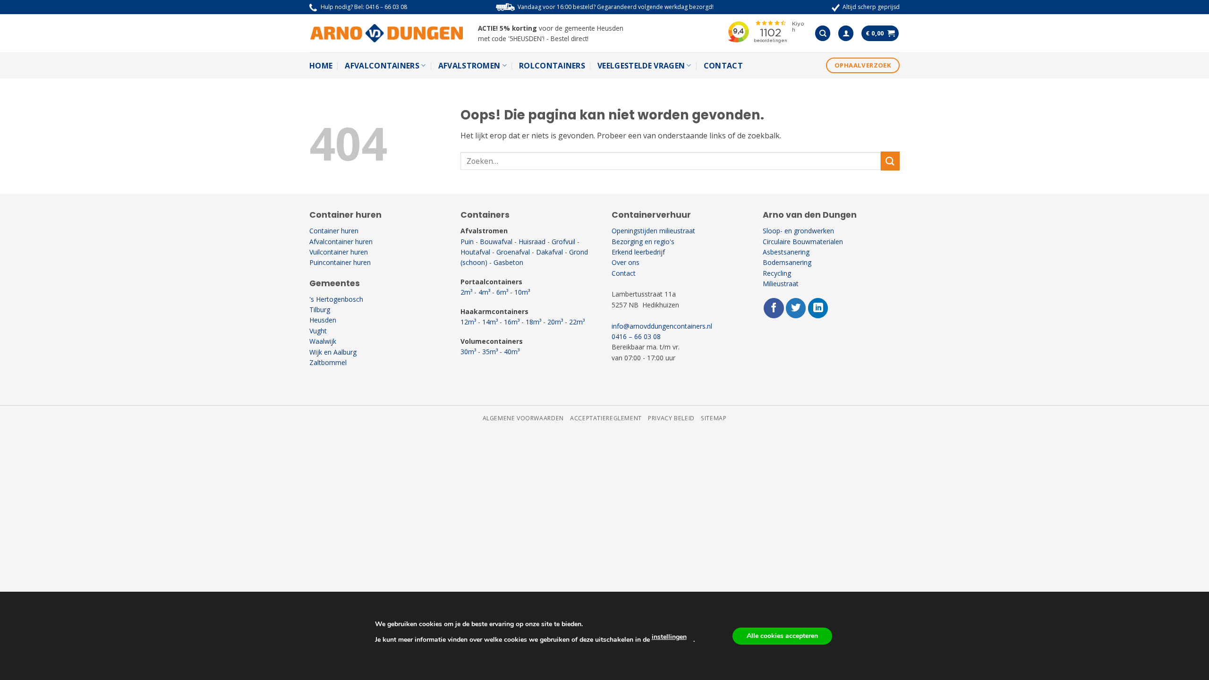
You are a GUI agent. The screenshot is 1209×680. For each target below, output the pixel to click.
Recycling (777, 273)
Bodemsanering (787, 262)
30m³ (468, 351)
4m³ (484, 292)
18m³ (533, 321)
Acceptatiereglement (606, 418)
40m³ (511, 351)
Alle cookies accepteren (782, 635)
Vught (318, 330)
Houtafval (475, 251)
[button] (845, 33)
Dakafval (549, 251)
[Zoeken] (822, 33)
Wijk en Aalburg (333, 352)
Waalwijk (322, 341)
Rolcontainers (552, 65)
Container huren (333, 230)
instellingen (669, 636)
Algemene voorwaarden (523, 418)
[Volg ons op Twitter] (796, 308)
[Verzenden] (890, 161)
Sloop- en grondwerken (798, 230)
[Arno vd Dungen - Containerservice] (386, 33)
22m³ (577, 321)
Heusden (322, 319)
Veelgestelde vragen (641, 65)
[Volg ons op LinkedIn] (818, 308)
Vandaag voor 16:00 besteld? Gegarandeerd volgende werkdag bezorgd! (616, 7)
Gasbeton (508, 262)
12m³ (468, 321)
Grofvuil (563, 241)
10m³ (522, 292)
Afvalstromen (469, 65)
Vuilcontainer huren (338, 251)
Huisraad (532, 241)
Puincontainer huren (340, 262)
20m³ (555, 321)
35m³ (490, 351)
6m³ (502, 292)
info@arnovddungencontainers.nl (662, 326)
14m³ (490, 321)
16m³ (511, 321)
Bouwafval (496, 241)
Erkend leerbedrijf (638, 251)
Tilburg (319, 309)
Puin (467, 241)
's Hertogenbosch (336, 299)
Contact (723, 65)
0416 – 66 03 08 (386, 7)
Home (320, 65)
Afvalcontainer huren (341, 241)
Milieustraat (781, 283)
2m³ (466, 292)
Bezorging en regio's (643, 241)
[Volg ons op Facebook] (774, 308)
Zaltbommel (328, 362)
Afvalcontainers (382, 65)
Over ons (625, 262)
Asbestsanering (786, 251)
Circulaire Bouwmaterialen (803, 241)
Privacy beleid (671, 418)
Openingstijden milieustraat (653, 230)
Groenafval (513, 251)
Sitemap (713, 418)
